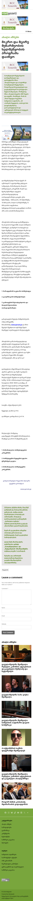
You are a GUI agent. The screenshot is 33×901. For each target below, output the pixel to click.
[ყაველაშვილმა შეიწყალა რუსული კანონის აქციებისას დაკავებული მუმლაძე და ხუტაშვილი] (16, 654)
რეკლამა (5, 570)
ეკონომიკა (6, 830)
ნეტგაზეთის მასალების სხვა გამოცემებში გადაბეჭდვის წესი (15, 897)
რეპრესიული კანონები (10, 864)
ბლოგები (5, 843)
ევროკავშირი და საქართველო (13, 867)
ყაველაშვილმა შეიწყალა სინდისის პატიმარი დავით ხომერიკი (15, 722)
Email (3, 616)
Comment (5, 588)
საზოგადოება (7, 827)
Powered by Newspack (8, 894)
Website (4, 624)
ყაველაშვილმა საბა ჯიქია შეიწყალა (15, 695)
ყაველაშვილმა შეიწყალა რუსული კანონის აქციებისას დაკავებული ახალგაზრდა (16, 776)
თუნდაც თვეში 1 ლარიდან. (14, 551)
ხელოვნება (6, 836)
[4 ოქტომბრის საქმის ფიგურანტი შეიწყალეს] (16, 737)
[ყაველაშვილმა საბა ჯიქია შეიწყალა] (16, 684)
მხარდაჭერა (8, 28)
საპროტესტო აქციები (9, 857)
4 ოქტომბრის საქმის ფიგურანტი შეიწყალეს (13, 749)
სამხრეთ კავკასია (8, 840)
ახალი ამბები (10, 37)
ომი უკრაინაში (7, 861)
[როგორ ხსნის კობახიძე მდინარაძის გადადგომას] (16, 791)
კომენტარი (6, 833)
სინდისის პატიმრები (9, 854)
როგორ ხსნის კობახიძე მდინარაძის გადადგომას (15, 803)
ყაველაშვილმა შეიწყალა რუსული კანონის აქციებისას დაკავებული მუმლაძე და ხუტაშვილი (16, 667)
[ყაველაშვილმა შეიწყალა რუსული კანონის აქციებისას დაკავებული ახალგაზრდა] (16, 763)
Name (3, 607)
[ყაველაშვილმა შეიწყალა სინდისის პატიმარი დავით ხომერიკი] (16, 710)
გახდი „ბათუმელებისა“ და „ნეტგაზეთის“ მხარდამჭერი (16, 546)
